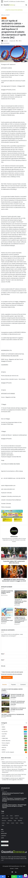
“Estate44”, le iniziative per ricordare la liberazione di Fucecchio (21, 602)
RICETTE (4, 747)
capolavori (17, 815)
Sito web (3, 666)
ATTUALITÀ (4, 731)
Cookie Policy (5, 845)
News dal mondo (6, 758)
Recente (4, 684)
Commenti (23, 684)
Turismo (21, 822)
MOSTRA (20, 820)
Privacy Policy (5, 841)
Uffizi (3, 825)
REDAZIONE (4, 833)
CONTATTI (3, 835)
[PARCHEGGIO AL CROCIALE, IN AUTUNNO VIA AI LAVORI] (5, 710)
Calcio (11, 815)
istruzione (10, 820)
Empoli (11, 818)
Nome (3, 653)
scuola (12, 822)
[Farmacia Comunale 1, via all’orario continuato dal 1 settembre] (5, 696)
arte (7, 815)
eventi (16, 818)
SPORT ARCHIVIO (6, 740)
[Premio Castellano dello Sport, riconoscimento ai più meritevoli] (7, 612)
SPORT (3, 736)
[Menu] (2, 5)
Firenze (21, 818)
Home (3, 15)
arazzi (3, 815)
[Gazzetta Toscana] (14, 9)
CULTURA (4, 733)
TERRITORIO (5, 738)
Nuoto (8, 822)
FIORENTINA (5, 745)
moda (15, 820)
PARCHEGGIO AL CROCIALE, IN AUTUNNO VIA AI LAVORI (18, 708)
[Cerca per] (26, 5)
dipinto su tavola (5, 818)
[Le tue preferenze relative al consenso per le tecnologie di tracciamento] (25, 875)
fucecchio (4, 820)
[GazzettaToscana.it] (9, 5)
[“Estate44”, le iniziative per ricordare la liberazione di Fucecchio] (21, 594)
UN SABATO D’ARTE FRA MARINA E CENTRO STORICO (7, 592)
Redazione (5, 40)
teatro (17, 822)
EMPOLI (4, 749)
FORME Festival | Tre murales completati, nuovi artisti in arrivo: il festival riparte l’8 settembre (21, 619)
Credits (16, 868)
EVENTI (7, 15)
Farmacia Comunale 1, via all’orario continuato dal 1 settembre (17, 696)
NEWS (3, 727)
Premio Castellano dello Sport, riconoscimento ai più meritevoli (7, 619)
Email (2, 659)
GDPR (2, 837)
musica (3, 822)
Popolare (13, 684)
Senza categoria (6, 743)
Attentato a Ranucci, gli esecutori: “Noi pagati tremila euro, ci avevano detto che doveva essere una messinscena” (14, 771)
